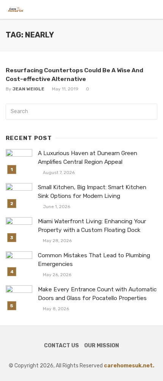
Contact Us (61, 345)
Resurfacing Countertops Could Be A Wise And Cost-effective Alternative (74, 74)
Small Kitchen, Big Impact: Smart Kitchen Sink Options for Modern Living (92, 191)
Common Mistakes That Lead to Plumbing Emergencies (94, 259)
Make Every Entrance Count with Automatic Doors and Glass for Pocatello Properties (97, 294)
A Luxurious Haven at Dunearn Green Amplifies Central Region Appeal (87, 157)
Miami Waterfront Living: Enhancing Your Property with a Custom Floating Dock (92, 225)
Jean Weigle (28, 89)
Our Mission (101, 345)
